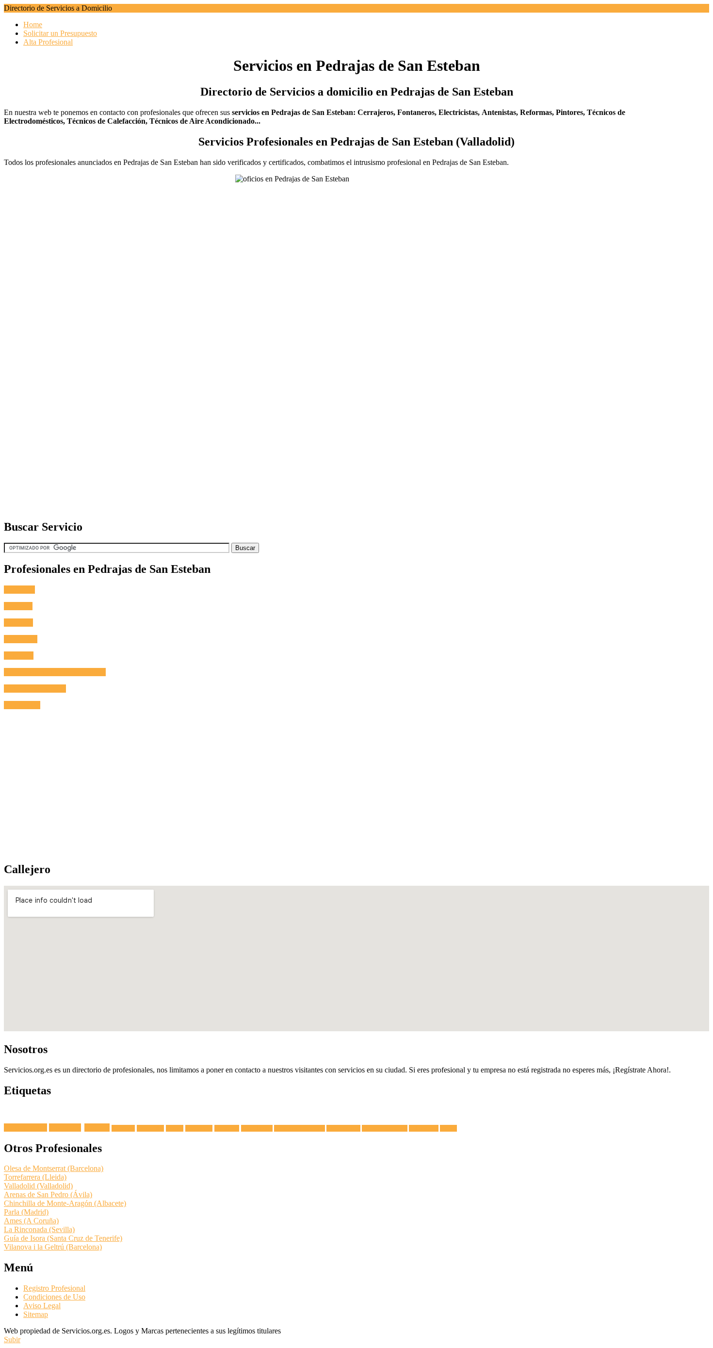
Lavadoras (65, 1127)
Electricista (20, 639)
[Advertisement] (295, 443)
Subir (12, 1339)
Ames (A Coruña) (31, 1221)
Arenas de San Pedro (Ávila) (48, 1194)
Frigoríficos (198, 1128)
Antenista (18, 622)
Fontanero (19, 589)
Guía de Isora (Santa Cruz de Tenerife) (63, 1238)
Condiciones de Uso (54, 1297)
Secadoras (123, 1128)
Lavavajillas (150, 1128)
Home (32, 24)
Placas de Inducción (384, 1128)
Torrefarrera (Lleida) (35, 1177)
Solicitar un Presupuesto (60, 33)
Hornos (174, 1128)
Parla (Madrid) (26, 1212)
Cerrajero (18, 606)
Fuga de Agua (25, 1127)
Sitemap (35, 1314)
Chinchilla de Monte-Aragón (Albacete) (65, 1203)
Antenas (97, 1127)
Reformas (18, 655)
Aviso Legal (42, 1305)
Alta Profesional (48, 42)
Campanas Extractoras (299, 1128)
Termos (448, 1128)
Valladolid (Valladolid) (38, 1186)
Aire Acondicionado (35, 688)
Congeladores (257, 1128)
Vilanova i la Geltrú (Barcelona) (53, 1247)
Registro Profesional (54, 1288)
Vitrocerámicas (343, 1128)
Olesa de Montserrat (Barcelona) (53, 1168)
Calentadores (423, 1128)
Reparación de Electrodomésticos (55, 672)
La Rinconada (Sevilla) (39, 1229)
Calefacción (22, 705)
